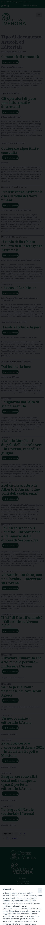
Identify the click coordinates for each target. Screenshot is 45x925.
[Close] (40, 890)
